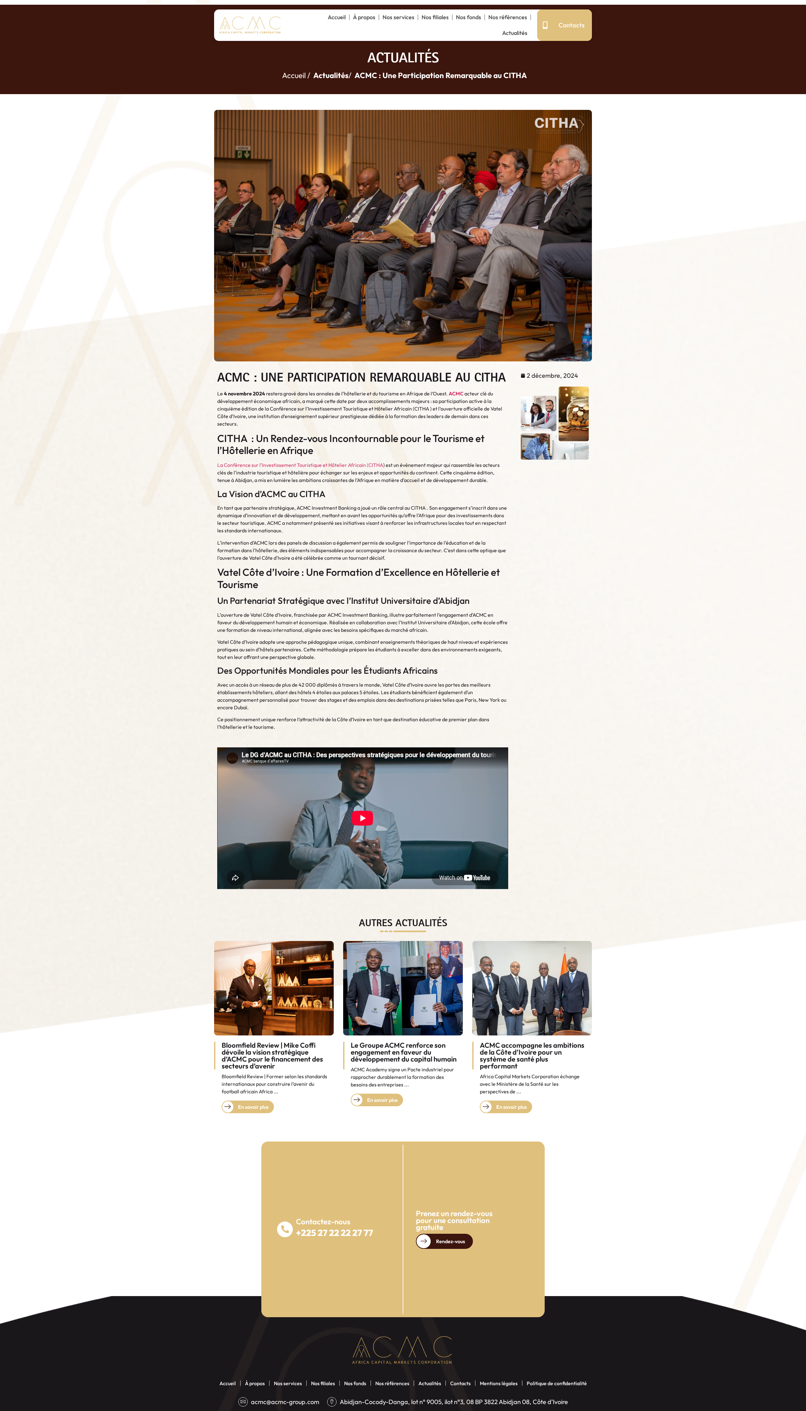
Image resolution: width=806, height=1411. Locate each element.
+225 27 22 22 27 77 (334, 1232)
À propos (364, 17)
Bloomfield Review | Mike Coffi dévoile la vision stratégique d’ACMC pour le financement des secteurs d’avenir (272, 1055)
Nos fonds (468, 17)
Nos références (507, 17)
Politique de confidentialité (557, 1383)
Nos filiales (435, 17)
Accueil (337, 17)
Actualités (514, 33)
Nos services (398, 17)
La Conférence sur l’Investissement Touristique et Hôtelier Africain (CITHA (300, 465)
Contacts (460, 1383)
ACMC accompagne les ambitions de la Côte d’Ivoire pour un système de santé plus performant (532, 1055)
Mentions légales (499, 1383)
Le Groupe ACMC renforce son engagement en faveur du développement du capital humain (404, 1052)
